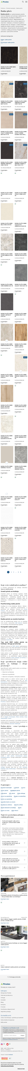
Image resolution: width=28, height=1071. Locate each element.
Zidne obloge (21, 793)
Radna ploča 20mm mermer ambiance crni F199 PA (7, 164)
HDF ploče (10, 756)
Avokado (10, 1054)
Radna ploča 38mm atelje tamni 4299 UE (20, 194)
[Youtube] (7, 1044)
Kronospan (11, 717)
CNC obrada (22, 767)
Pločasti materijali (10, 8)
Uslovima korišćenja (7, 1066)
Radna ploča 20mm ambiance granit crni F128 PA (21, 103)
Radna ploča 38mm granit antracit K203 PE (6, 315)
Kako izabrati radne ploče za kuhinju (13, 967)
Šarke (19, 807)
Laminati (16, 787)
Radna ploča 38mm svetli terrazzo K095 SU (6, 559)
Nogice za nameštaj (19, 796)
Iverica (23, 787)
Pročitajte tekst (5, 899)
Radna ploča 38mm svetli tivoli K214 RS (20, 559)
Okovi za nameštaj (6, 796)
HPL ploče (12, 793)
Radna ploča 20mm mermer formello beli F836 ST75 (21, 164)
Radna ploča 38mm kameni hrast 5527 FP (20, 315)
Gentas (22, 717)
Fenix (9, 718)
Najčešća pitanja (6, 1011)
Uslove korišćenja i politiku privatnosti (13, 1039)
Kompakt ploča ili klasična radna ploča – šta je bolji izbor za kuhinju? (14, 895)
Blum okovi (15, 810)
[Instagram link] (2, 1044)
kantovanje (12, 768)
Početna (3, 8)
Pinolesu (3, 701)
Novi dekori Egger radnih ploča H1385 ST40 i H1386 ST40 (13, 919)
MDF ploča (15, 646)
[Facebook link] (5, 1044)
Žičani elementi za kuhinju (8, 807)
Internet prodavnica (6, 995)
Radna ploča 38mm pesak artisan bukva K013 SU (6, 407)
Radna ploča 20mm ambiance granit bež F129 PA (7, 103)
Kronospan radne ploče (7, 42)
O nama (3, 1007)
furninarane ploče (20, 756)
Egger (6, 717)
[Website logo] (5, 2)
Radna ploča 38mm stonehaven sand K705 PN (20, 529)
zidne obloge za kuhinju (18, 657)
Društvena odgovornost (8, 1009)
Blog (2, 1002)
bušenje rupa (4, 768)
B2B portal (4, 1022)
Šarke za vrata (5, 810)
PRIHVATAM (21, 1069)
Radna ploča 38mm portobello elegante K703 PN (6, 437)
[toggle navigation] (26, 2)
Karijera (3, 1004)
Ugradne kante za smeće (8, 802)
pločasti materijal (14, 723)
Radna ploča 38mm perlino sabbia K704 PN (21, 376)
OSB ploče (4, 793)
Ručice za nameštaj (6, 799)
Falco (17, 717)
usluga (3, 767)
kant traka (9, 639)
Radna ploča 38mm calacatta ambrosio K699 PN (20, 225)
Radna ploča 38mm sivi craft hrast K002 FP (6, 498)
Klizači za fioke (18, 804)
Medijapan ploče (15, 790)
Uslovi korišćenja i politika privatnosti (12, 1017)
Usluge (3, 997)
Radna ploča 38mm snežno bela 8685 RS (6, 529)
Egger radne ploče (6, 39)
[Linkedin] (10, 1044)
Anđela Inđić (3, 893)
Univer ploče (4, 790)
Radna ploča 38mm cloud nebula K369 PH (7, 255)
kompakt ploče (5, 757)
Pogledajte (4, 73)
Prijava (22, 1035)
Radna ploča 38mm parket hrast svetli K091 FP (20, 346)
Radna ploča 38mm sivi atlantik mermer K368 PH (20, 468)
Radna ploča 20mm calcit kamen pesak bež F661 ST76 (7, 133)
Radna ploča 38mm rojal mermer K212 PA (20, 437)
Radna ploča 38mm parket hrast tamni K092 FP (7, 376)
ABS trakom (18, 623)
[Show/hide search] (23, 2)
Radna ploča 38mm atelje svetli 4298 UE (6, 194)
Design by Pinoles (6, 993)
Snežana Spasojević (5, 917)
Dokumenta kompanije (7, 1020)
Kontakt (3, 1000)
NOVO (11, 83)
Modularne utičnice (6, 804)
